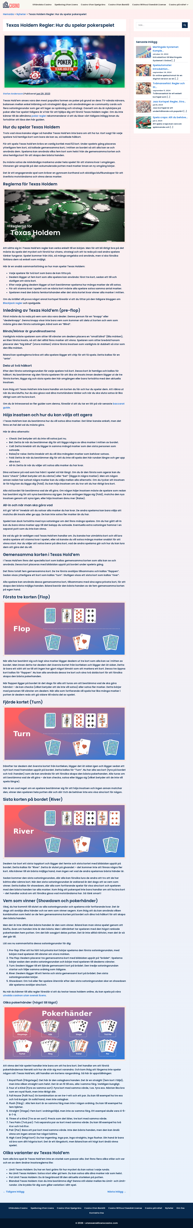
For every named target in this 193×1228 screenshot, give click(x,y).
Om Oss (180, 1208)
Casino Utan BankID (118, 4)
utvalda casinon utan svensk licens (24, 995)
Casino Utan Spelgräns (93, 4)
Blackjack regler (12, 303)
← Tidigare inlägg (13, 1191)
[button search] (185, 25)
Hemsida (8, 14)
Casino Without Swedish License (149, 4)
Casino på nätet (178, 4)
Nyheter (21, 14)
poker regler (39, 115)
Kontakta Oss (96, 1212)
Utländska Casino (42, 4)
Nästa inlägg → (117, 1191)
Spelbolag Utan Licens (66, 4)
